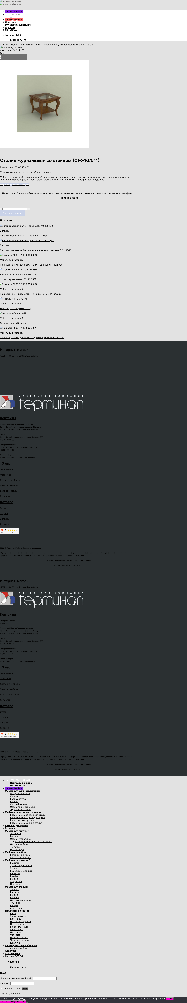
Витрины (4, 518)
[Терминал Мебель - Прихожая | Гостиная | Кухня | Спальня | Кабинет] (11, 2)
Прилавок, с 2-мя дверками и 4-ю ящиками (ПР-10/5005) (31, 294)
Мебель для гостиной (22, 44)
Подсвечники (17, 924)
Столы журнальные (47, 44)
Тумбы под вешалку (21, 865)
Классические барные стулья (26, 823)
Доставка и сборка (10, 480)
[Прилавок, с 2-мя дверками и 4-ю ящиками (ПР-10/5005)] (18, 284)
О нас (5, 463)
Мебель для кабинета (17, 852)
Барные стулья (18, 799)
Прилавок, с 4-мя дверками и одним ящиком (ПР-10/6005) (32, 337)
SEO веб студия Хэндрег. (73, 565)
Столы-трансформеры (22, 807)
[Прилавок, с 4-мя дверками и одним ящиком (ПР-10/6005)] (18, 328)
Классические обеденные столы (27, 815)
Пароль (5, 983)
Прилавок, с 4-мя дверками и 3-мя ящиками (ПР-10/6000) (31, 264)
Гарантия (10, 27)
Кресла (14, 801)
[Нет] (27, 1002)
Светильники (12, 953)
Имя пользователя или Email (16, 978)
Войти (25, 989)
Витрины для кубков (16, 825)
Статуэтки (15, 932)
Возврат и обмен (9, 485)
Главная (4, 44)
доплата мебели (19, 948)
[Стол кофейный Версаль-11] (13, 313)
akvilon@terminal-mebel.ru (27, 356)
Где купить (11, 30)
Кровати (14, 897)
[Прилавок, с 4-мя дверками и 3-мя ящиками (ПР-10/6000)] (18, 255)
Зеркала (14, 868)
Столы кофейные (19, 844)
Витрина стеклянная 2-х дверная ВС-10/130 (24, 235)
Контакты (8, 418)
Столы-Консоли (18, 804)
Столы (3, 508)
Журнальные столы (20, 809)
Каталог (6, 502)
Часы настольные (20, 940)
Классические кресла (22, 820)
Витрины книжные (20, 854)
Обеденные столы (20, 793)
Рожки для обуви (19, 926)
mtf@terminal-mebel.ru (26, 458)
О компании (6, 469)
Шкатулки (15, 942)
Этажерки (15, 833)
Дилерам (5, 496)
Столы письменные (20, 857)
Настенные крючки (20, 921)
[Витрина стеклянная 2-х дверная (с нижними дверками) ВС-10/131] (27, 240)
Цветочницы (17, 849)
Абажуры (10, 950)
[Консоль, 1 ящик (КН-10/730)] (14, 298)
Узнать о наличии (12, 213)
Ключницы (15, 918)
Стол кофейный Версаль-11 (15, 323)
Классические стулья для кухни (27, 817)
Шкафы (14, 876)
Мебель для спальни (16, 886)
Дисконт (4, 524)
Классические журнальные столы (78, 44)
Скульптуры (16, 929)
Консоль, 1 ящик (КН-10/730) (15, 308)
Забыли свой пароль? (11, 993)
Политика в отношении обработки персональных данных (67, 560)
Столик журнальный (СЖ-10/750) (18, 279)
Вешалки (10, 828)
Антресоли (16, 881)
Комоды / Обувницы (21, 870)
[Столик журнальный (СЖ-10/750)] (20, 269)
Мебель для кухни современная (22, 791)
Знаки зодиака (18, 916)
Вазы (13, 913)
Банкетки (15, 873)
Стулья (4, 513)
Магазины (5, 474)
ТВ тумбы (15, 846)
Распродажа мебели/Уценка (21, 945)
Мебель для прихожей (17, 860)
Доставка (10, 22)
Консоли (14, 878)
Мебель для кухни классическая (23, 812)
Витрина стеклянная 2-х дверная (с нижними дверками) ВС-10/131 (36, 250)
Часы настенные (19, 937)
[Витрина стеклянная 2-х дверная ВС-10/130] (26, 226)
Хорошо (169, 999)
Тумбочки (15, 902)
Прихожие (15, 884)
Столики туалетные (20, 900)
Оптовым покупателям (18, 24)
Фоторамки (16, 934)
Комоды (14, 892)
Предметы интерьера (17, 910)
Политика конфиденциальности (13, 1002)
